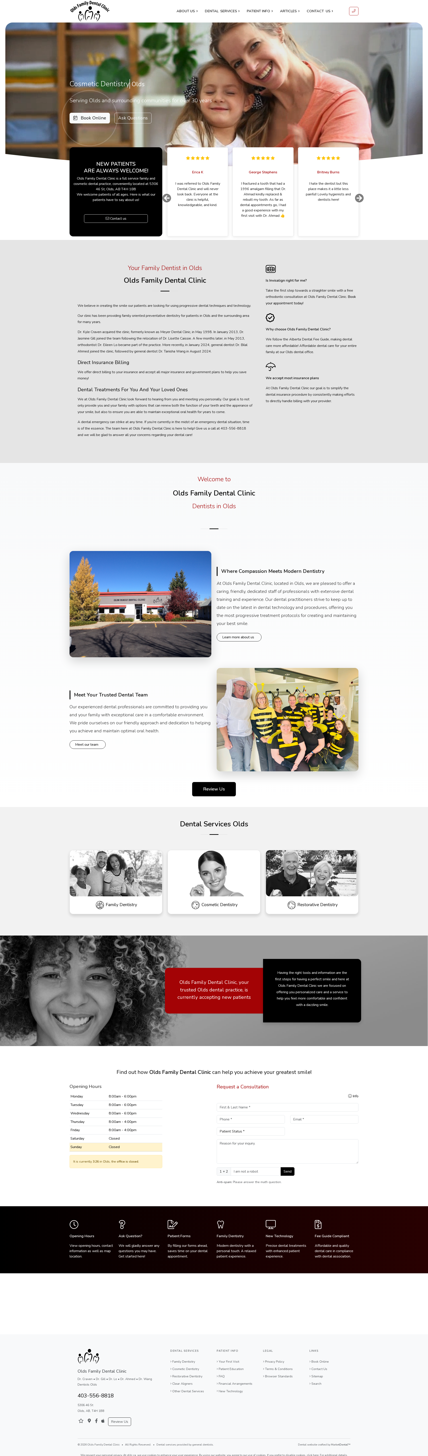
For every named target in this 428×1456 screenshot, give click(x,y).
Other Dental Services (188, 1391)
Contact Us (319, 1369)
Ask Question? (130, 1246)
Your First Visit (229, 1362)
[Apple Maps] (102, 1421)
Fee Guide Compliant (332, 1246)
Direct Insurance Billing (103, 373)
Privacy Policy (274, 1362)
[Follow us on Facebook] (96, 1421)
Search (316, 1384)
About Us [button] (186, 11)
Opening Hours (82, 1246)
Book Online (91, 118)
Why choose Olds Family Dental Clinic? (298, 340)
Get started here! (132, 1267)
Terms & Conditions (279, 1369)
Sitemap (317, 1376)
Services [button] (221, 11)
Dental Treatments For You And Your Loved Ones (133, 400)
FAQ (222, 1376)
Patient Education (231, 1369)
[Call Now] (353, 11)
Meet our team (86, 755)
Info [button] (355, 1106)
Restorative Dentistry (187, 1376)
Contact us (117, 223)
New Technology (279, 1246)
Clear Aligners (182, 1384)
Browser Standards (279, 1376)
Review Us (214, 800)
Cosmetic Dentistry (185, 1369)
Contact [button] (318, 11)
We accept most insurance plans (292, 388)
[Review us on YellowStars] (81, 1421)
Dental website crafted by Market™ (324, 1444)
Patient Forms (179, 1246)
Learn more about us (238, 647)
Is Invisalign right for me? (286, 291)
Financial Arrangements (235, 1384)
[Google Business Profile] (89, 1421)
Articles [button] (288, 11)
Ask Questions (133, 118)
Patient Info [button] (258, 11)
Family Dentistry (230, 1246)
